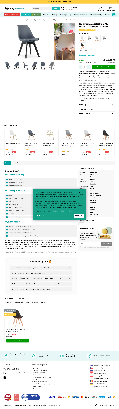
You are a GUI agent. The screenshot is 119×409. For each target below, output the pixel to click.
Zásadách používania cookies (62, 211)
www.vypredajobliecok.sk (102, 365)
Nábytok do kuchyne (22, 303)
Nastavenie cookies (69, 205)
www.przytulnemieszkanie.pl (103, 376)
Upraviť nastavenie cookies (51, 405)
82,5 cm (92, 179)
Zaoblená (93, 200)
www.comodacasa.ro (100, 381)
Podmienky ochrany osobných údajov (44, 384)
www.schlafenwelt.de (100, 384)
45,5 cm (92, 207)
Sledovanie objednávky (39, 370)
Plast (91, 181)
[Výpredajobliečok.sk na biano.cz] (16, 397)
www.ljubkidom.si (99, 370)
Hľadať (56, 8)
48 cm (92, 174)
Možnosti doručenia (88, 55)
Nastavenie (41, 216)
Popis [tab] (7, 163)
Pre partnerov (36, 388)
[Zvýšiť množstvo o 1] (89, 67)
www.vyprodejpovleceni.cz (102, 368)
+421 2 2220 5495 (13, 368)
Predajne (35, 368)
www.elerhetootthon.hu (101, 378)
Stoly (43, 303)
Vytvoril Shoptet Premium (107, 405)
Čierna (95, 172)
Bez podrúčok (94, 193)
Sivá (91, 172)
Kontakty (35, 379)
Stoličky (9, 303)
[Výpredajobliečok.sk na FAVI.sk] (8, 397)
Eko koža (93, 184)
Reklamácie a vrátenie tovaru (41, 377)
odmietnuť (59, 207)
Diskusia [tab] (16, 163)
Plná (91, 212)
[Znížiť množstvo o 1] (80, 67)
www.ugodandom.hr (100, 373)
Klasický (92, 209)
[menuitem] (12, 14)
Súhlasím (79, 216)
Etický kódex (36, 386)
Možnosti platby (37, 375)
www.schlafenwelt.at (100, 386)
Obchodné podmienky (39, 381)
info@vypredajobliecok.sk (16, 373)
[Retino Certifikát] (30, 397)
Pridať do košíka (103, 67)
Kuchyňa (35, 303)
